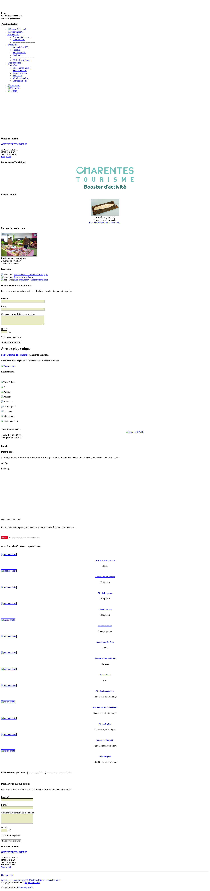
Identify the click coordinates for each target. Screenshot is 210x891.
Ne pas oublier (19, 52)
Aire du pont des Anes (105, 642)
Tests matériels (14, 63)
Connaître (12, 65)
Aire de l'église (105, 724)
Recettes (16, 50)
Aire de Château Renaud (105, 577)
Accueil (4, 880)
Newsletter (17, 75)
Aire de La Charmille (105, 740)
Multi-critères (19, 39)
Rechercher (13, 34)
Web (3, 157)
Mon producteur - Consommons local (31, 280)
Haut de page (7, 875)
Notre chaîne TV (20, 47)
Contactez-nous (20, 81)
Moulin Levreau (105, 609)
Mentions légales (20, 78)
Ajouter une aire (15, 32)
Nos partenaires (20, 70)
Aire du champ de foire (105, 691)
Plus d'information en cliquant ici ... (105, 222)
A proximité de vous (22, 37)
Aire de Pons (105, 675)
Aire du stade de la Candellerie (105, 707)
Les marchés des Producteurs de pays (31, 274)
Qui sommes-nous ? (21, 68)
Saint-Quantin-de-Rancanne (14, 355)
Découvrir (12, 44)
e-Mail (8, 157)
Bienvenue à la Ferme (24, 277)
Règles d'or (18, 55)
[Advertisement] (105, 114)
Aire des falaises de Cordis (105, 658)
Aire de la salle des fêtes (105, 560)
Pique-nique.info (32, 882)
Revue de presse (20, 73)
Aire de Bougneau (105, 593)
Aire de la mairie (105, 626)
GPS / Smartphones (21, 60)
